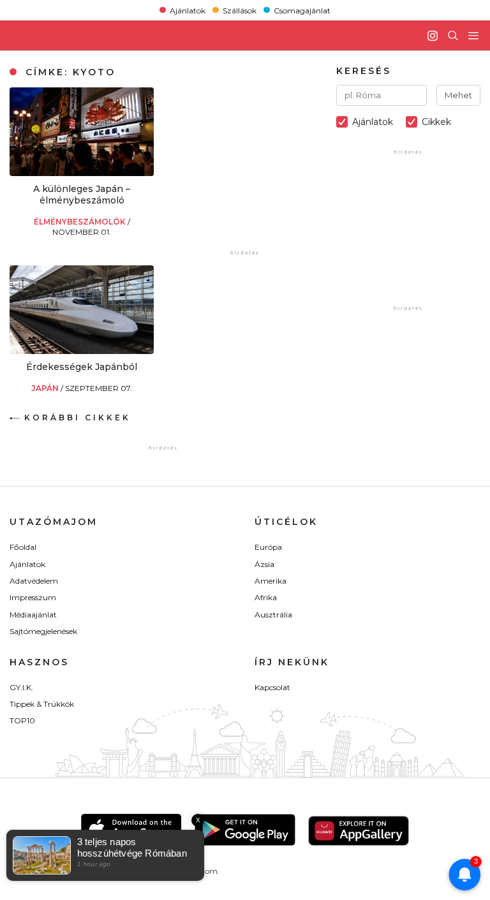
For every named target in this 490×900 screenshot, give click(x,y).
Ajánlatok (187, 10)
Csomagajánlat (302, 10)
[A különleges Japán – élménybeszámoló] (82, 172)
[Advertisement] (268, 167)
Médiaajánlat (33, 614)
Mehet (458, 95)
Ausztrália (273, 614)
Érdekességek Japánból (81, 367)
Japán (46, 388)
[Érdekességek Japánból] (82, 350)
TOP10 (22, 720)
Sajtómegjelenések (43, 631)
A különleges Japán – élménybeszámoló (81, 194)
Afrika (266, 597)
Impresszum (33, 597)
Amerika (270, 581)
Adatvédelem (34, 581)
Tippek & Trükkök (42, 704)
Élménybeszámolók (81, 221)
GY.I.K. (21, 687)
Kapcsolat (272, 687)
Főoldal (23, 547)
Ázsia (264, 564)
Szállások (239, 10)
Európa (268, 547)
